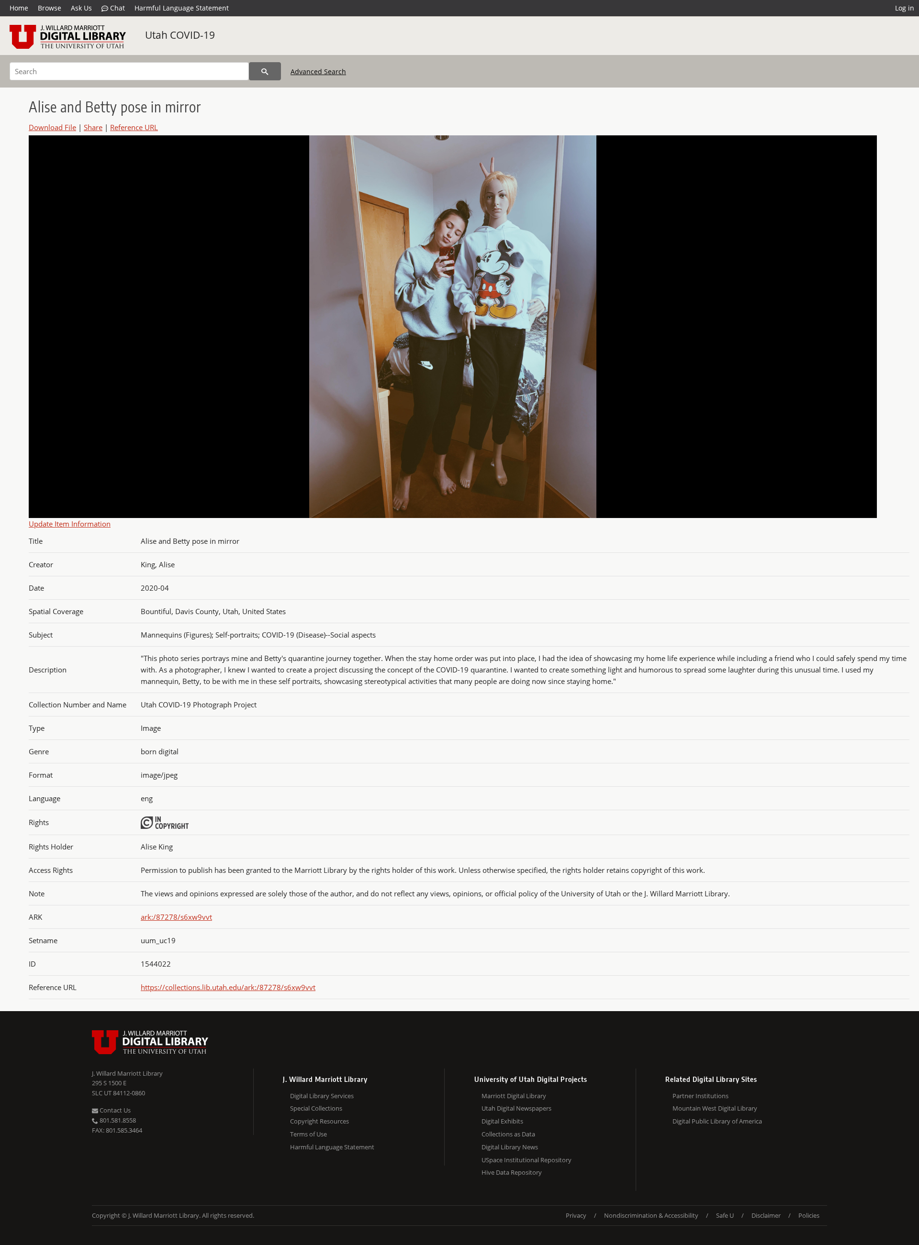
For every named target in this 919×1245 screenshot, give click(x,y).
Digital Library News (510, 1147)
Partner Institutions (700, 1095)
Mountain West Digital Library (714, 1108)
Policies (808, 1215)
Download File (52, 127)
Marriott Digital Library (514, 1095)
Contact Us (114, 1110)
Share (93, 127)
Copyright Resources (319, 1121)
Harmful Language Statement (181, 7)
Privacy (576, 1215)
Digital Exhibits (502, 1121)
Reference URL (134, 127)
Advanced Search (318, 71)
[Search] (265, 71)
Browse (49, 7)
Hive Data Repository (512, 1172)
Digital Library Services (322, 1095)
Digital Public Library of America (717, 1121)
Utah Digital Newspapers (516, 1108)
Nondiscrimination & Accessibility (651, 1215)
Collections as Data (508, 1134)
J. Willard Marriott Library (127, 1073)
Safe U (725, 1215)
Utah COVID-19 (180, 35)
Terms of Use (308, 1134)
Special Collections (316, 1108)
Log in (904, 7)
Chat (116, 7)
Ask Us (81, 7)
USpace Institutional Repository (527, 1160)
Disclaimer (766, 1215)
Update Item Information (70, 524)
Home (19, 7)
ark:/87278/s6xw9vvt (176, 917)
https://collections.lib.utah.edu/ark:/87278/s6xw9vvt (228, 987)
